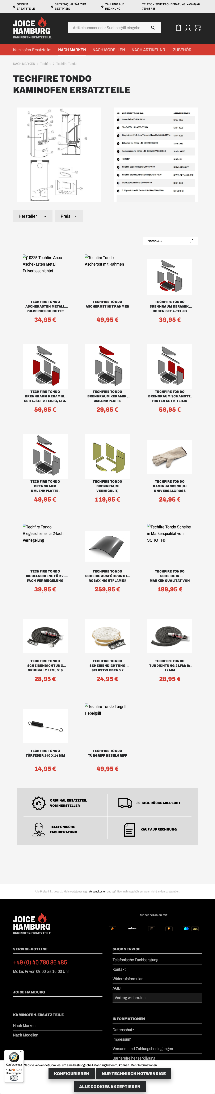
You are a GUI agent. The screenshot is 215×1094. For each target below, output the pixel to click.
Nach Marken (24, 1025)
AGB (117, 988)
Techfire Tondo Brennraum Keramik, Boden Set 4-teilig (169, 306)
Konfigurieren (71, 1073)
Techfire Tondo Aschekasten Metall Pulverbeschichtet (45, 306)
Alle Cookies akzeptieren (109, 1086)
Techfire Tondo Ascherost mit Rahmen (107, 304)
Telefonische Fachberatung (135, 960)
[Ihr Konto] (188, 27)
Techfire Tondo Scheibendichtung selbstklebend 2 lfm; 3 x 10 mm (107, 666)
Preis (65, 216)
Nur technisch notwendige (134, 1073)
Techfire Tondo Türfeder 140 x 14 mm (45, 753)
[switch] (14, 1078)
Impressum (122, 1039)
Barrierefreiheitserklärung (134, 1058)
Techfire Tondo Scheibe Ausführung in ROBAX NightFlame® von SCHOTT (107, 576)
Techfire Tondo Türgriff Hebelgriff (107, 753)
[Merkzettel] (178, 27)
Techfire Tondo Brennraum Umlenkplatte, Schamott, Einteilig (45, 486)
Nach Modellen (25, 1035)
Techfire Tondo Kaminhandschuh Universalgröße (169, 486)
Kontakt (119, 969)
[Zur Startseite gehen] (34, 28)
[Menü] (21, 1052)
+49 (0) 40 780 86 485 (40, 962)
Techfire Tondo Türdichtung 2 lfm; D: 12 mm (169, 665)
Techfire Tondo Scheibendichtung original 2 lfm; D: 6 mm (45, 666)
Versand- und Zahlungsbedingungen (143, 1048)
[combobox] (107, 27)
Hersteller (28, 216)
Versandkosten (97, 891)
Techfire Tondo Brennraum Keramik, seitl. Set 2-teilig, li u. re (45, 396)
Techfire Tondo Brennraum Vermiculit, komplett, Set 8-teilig (107, 486)
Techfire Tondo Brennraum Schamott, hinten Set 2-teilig (169, 396)
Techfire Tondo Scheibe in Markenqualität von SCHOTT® (170, 576)
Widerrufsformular (128, 978)
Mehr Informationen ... (145, 1065)
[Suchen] (153, 27)
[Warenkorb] (197, 27)
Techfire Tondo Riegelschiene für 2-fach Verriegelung (45, 576)
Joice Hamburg (29, 992)
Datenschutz (123, 1029)
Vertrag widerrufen (130, 997)
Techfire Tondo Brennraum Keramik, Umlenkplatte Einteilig (107, 396)
